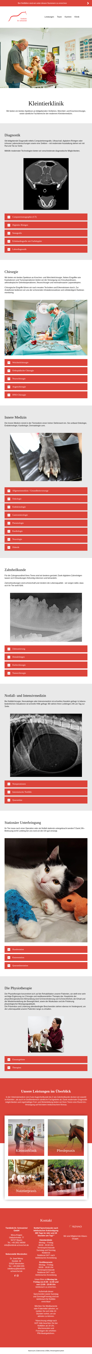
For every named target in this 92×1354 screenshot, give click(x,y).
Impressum (31, 1351)
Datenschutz (40, 1351)
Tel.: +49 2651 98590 (16, 1243)
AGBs (47, 1351)
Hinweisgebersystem (57, 1351)
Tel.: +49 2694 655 (16, 1266)
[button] (46, 216)
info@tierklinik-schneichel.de (16, 1245)
